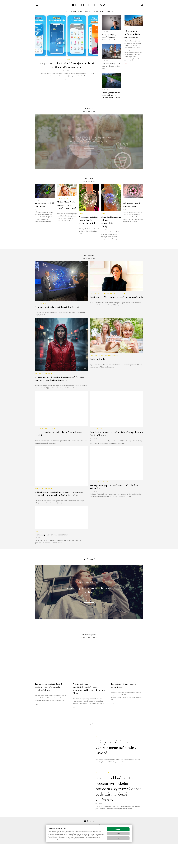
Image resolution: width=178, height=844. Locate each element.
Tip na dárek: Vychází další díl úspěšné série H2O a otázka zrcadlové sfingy (49, 686)
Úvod (67, 12)
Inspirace (66, 59)
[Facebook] (85, 821)
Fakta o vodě (39, 373)
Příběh (73, 12)
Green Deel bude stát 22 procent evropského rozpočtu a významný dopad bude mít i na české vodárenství (118, 789)
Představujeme (44, 303)
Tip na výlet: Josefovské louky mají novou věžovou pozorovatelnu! (111, 95)
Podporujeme (93, 132)
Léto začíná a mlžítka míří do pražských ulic (132, 34)
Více (66, 79)
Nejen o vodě (94, 482)
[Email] (93, 821)
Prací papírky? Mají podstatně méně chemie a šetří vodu (116, 296)
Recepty (87, 12)
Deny (118, 833)
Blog (80, 12)
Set (118, 838)
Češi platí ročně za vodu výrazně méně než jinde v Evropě (116, 747)
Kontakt (110, 12)
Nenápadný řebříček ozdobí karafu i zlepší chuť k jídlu (88, 220)
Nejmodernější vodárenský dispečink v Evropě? (57, 306)
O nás (102, 12)
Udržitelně (123, 293)
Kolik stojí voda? (98, 359)
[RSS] (90, 821)
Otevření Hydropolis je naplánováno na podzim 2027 (111, 66)
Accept (118, 829)
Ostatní (115, 355)
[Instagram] (87, 821)
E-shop (95, 12)
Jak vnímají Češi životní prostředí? (51, 534)
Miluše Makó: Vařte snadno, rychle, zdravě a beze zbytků (66, 204)
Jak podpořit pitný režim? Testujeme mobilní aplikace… (109, 37)
